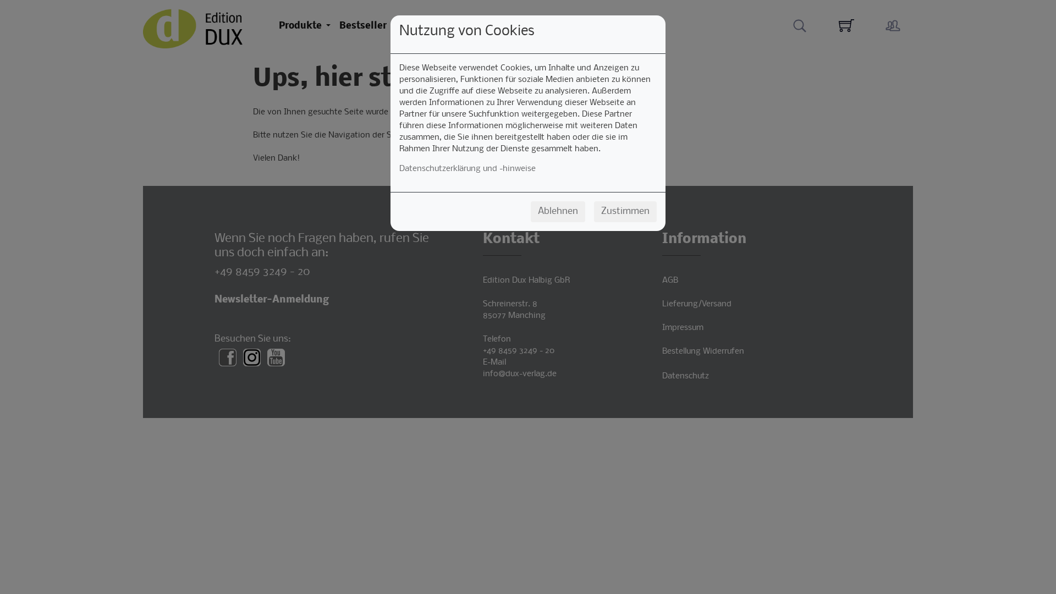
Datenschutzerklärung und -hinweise (467, 168)
